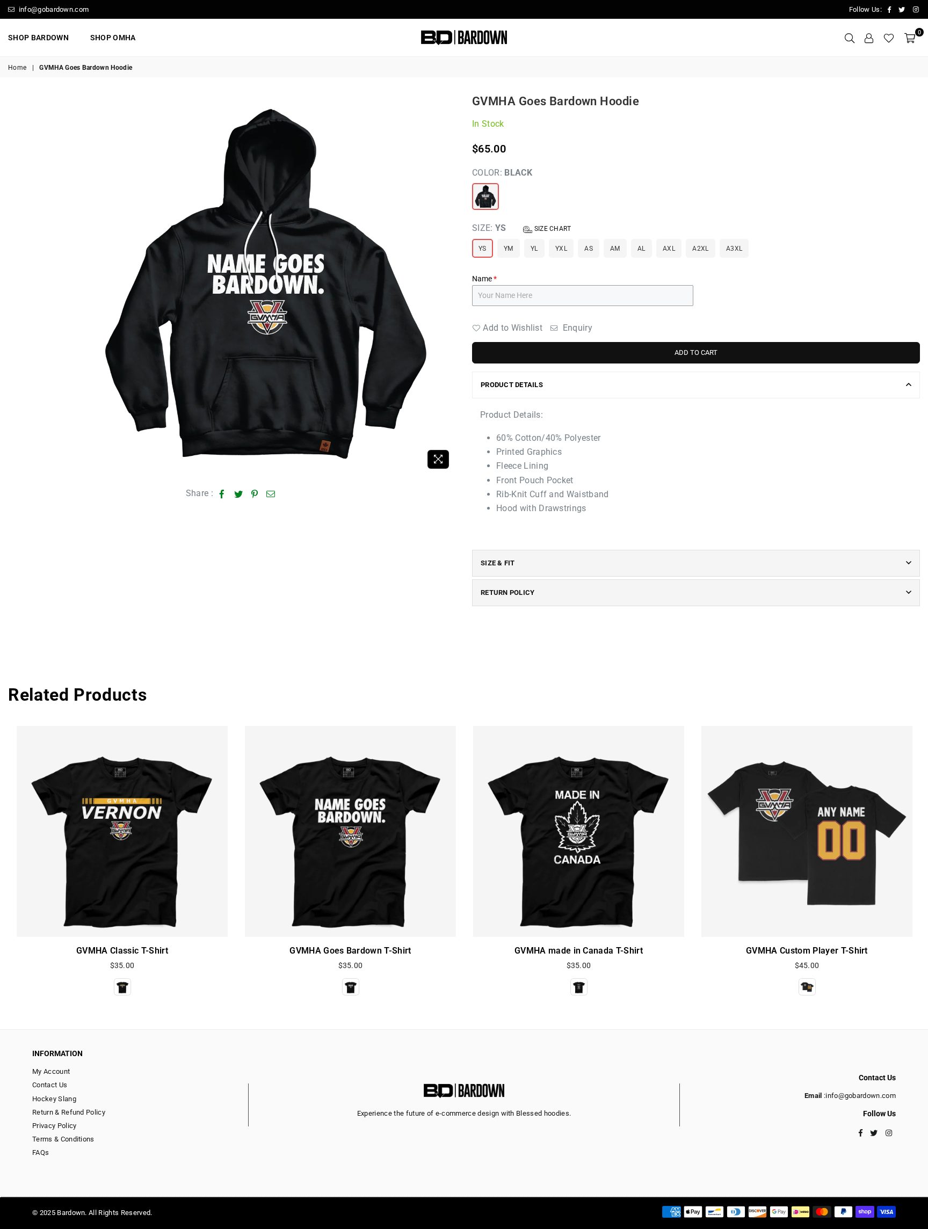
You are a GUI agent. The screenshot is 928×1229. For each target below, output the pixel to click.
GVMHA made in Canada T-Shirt (578, 951)
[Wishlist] (889, 38)
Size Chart (551, 228)
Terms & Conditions (63, 1139)
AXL (669, 248)
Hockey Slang (54, 1099)
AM (615, 248)
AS (588, 248)
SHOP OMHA (113, 37)
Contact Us (49, 1085)
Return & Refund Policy (68, 1112)
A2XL (700, 248)
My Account (51, 1071)
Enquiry (576, 328)
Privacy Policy (54, 1126)
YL (534, 248)
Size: (521, 228)
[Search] (849, 38)
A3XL (734, 248)
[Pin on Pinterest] (255, 493)
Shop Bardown (38, 37)
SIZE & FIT (498, 563)
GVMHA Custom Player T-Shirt (807, 951)
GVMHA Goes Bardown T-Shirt (350, 951)
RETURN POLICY (507, 592)
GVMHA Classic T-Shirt (122, 951)
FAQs (40, 1152)
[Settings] (869, 38)
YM (508, 248)
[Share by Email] (271, 493)
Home (17, 67)
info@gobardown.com (53, 9)
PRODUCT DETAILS (512, 385)
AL (641, 248)
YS (483, 248)
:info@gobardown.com (859, 1096)
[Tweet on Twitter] (238, 493)
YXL (561, 248)
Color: (502, 173)
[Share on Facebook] (222, 493)
